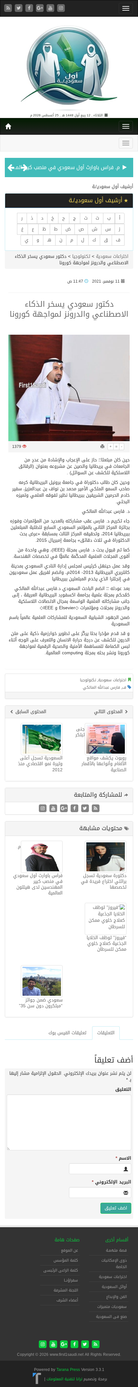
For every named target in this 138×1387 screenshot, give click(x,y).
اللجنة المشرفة (66, 1290)
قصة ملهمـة (116, 1250)
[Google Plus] (40, 8)
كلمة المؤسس (66, 1260)
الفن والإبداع (116, 1296)
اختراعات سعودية (112, 256)
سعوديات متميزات (112, 1306)
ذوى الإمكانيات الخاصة (114, 1263)
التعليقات (106, 1033)
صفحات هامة (67, 1240)
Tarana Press (68, 1369)
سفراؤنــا (71, 1280)
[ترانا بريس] (37, 1378)
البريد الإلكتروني (111, 1182)
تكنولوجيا (81, 256)
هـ (49, 240)
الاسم (123, 1158)
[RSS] (9, 8)
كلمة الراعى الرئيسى (60, 1270)
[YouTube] (51, 8)
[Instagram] (60, 8)
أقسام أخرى (116, 1240)
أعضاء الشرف (67, 1300)
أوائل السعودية (114, 1286)
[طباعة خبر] (102, 446)
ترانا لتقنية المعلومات (64, 1378)
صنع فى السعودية (111, 1316)
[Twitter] (19, 8)
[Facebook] (30, 8)
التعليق (123, 1089)
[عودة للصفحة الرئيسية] (69, 65)
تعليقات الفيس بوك (67, 1033)
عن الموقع (69, 1250)
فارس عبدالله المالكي (101, 687)
